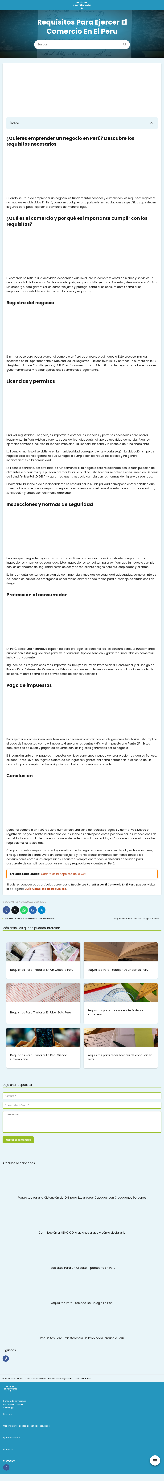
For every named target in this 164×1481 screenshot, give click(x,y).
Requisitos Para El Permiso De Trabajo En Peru (30, 918)
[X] (15, 910)
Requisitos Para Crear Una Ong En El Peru (136, 918)
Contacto (8, 1449)
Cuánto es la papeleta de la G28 (63, 874)
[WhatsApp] (24, 910)
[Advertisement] (82, 90)
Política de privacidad (14, 1400)
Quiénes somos (11, 1437)
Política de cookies (13, 1404)
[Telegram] (41, 910)
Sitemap (7, 1414)
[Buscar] (123, 43)
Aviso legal (9, 1407)
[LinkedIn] (33, 910)
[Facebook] (6, 910)
